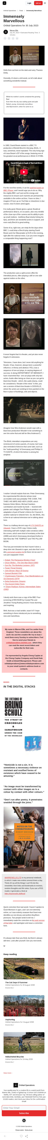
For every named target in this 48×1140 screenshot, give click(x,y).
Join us (38, 3)
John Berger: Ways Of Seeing (16, 571)
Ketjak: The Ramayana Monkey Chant (20, 560)
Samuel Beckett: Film (13, 573)
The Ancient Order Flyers (15, 584)
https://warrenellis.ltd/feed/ (15, 894)
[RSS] (24, 1120)
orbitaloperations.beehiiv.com (18, 643)
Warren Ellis (14, 30)
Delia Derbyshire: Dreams (15, 581)
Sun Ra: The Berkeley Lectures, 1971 (20, 565)
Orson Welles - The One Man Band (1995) (21, 563)
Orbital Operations (9, 11)
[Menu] (45, 2)
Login (29, 3)
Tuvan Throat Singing (13, 568)
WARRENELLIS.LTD (13, 878)
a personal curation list (15, 552)
